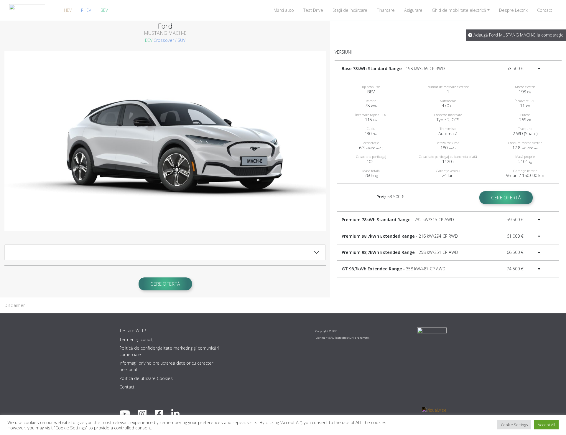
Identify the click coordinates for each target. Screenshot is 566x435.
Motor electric (525, 87)
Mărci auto (284, 10)
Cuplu (371, 128)
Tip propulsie (371, 87)
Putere (525, 115)
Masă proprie (525, 156)
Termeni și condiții (136, 339)
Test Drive (313, 10)
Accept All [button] (546, 424)
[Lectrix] (27, 10)
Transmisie (448, 128)
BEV (104, 10)
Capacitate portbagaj (371, 156)
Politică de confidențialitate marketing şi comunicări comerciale (169, 351)
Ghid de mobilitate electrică (459, 10)
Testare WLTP (132, 330)
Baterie (371, 101)
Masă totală (371, 170)
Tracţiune (525, 128)
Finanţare (386, 10)
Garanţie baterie (525, 170)
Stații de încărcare (350, 10)
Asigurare (413, 10)
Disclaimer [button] (14, 305)
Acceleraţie (371, 142)
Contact (544, 10)
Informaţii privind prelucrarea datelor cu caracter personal (166, 366)
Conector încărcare (448, 115)
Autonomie (448, 101)
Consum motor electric (525, 142)
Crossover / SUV (169, 40)
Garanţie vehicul (448, 170)
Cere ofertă (165, 284)
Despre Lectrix (513, 10)
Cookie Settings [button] (514, 424)
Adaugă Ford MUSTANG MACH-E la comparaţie (518, 35)
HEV (68, 10)
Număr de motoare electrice (448, 87)
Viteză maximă (448, 142)
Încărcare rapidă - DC (371, 115)
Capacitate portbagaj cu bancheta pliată (448, 156)
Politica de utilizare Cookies (146, 378)
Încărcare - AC (525, 101)
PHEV (86, 10)
